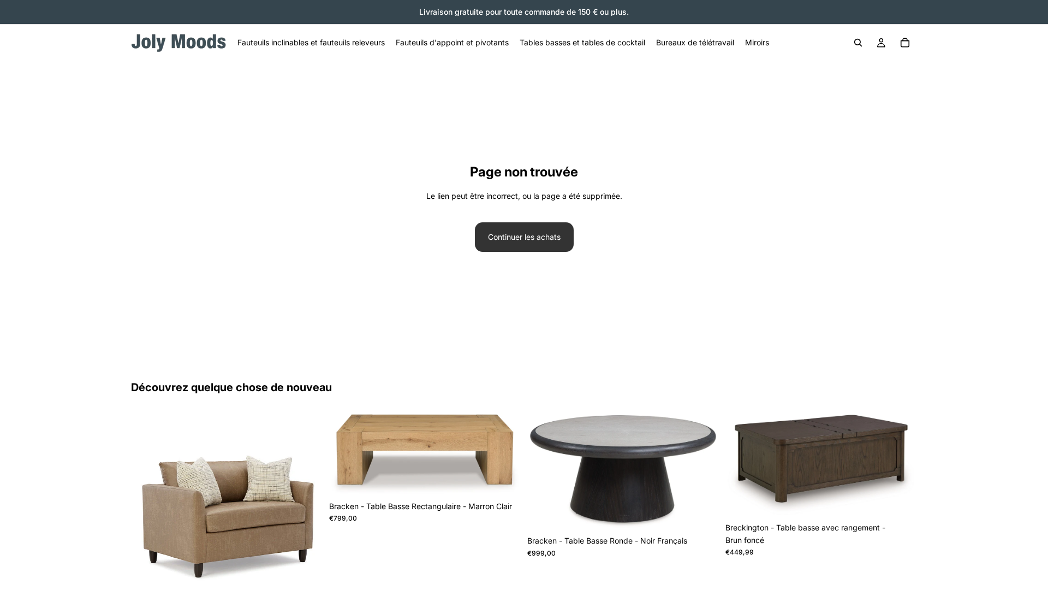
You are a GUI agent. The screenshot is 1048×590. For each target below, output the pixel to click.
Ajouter (513, 478)
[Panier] (905, 43)
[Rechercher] (858, 43)
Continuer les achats (524, 236)
